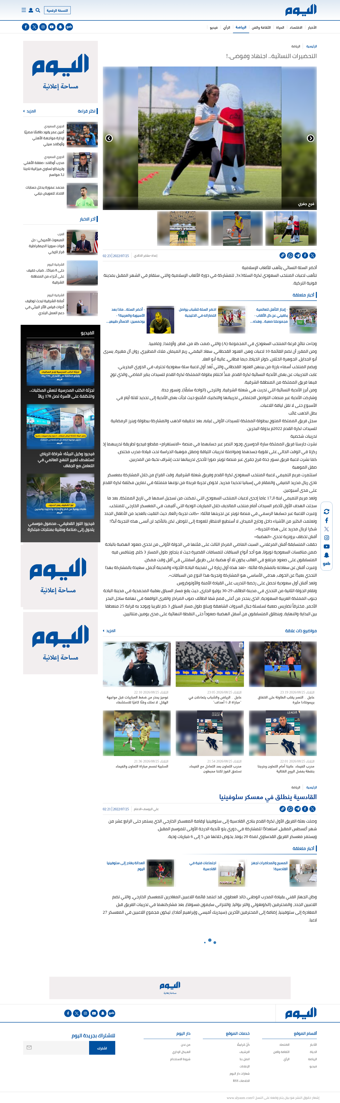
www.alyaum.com (239, 1098)
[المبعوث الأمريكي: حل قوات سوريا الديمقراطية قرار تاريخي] (82, 242)
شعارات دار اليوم (240, 1073)
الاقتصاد (296, 27)
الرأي (226, 27)
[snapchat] (60, 27)
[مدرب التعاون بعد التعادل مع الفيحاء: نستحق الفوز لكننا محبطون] (210, 733)
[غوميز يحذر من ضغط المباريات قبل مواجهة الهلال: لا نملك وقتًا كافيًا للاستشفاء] (137, 664)
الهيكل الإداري (181, 1052)
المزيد (110, 631)
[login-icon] (31, 10)
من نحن (185, 1044)
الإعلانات (245, 1066)
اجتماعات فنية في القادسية (202, 866)
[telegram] (297, 255)
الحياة (280, 27)
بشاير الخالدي (142, 255)
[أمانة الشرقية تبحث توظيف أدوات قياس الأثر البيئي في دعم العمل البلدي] (82, 303)
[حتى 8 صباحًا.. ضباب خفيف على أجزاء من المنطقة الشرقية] (82, 273)
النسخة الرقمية (57, 10)
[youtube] (52, 27)
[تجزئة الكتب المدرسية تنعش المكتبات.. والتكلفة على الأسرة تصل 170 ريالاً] (60, 363)
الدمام (137, 809)
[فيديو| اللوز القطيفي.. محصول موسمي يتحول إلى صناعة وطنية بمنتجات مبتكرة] (60, 496)
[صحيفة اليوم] (296, 10)
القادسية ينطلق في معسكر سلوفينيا (268, 796)
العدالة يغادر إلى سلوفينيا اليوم (126, 866)
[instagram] (43, 27)
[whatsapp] (290, 255)
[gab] (69, 27)
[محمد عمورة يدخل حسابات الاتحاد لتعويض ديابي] (82, 195)
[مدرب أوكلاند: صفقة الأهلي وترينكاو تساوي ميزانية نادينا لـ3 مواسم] (82, 165)
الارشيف (244, 1052)
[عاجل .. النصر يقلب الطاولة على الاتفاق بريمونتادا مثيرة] (283, 664)
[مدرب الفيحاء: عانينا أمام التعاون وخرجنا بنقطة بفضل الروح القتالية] (283, 733)
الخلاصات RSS (241, 1081)
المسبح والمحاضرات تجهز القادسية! (269, 866)
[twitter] (34, 27)
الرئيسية (311, 46)
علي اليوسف (151, 809)
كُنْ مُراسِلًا (243, 1044)
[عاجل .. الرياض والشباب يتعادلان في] (210, 664)
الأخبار (312, 27)
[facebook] (25, 27)
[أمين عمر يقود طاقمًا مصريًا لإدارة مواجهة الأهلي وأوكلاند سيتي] (82, 134)
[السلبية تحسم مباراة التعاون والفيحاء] (137, 733)
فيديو (214, 27)
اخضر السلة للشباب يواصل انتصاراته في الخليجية (197, 312)
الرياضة (241, 26)
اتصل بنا (245, 1059)
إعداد (154, 255)
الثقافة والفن (261, 27)
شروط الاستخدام (180, 1059)
